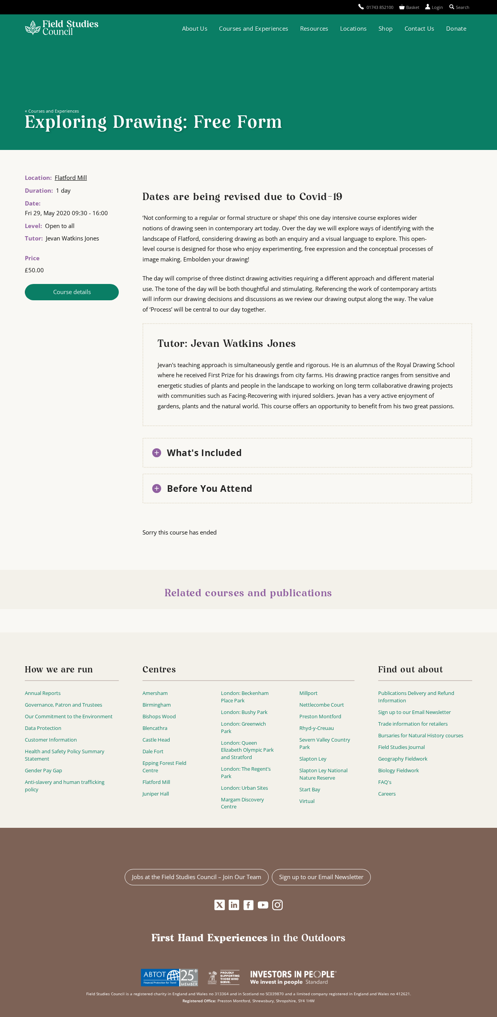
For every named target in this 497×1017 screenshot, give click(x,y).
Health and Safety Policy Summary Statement (64, 755)
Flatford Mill (71, 177)
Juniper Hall (155, 793)
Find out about (410, 670)
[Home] (61, 28)
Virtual (307, 801)
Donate (456, 28)
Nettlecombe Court (321, 704)
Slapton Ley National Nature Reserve (323, 774)
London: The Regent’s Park (246, 772)
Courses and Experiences (253, 28)
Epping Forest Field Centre (164, 766)
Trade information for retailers (413, 723)
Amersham (155, 693)
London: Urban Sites (244, 787)
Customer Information (51, 739)
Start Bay (309, 789)
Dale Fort (152, 751)
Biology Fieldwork (398, 770)
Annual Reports (43, 693)
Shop (386, 28)
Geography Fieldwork (402, 758)
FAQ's (384, 781)
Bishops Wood (159, 716)
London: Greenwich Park (243, 727)
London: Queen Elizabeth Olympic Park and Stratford (247, 750)
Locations (353, 28)
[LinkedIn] (234, 905)
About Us (194, 28)
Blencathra (154, 727)
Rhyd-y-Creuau (316, 727)
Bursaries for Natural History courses (420, 735)
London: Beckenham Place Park (245, 697)
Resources (314, 28)
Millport (308, 693)
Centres (159, 670)
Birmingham (156, 704)
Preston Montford (320, 716)
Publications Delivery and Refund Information (416, 697)
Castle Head (156, 739)
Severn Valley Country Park (324, 743)
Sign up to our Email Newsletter (414, 712)
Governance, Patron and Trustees (63, 704)
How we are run (59, 670)
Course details (72, 292)
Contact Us (419, 28)
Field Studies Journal (401, 747)
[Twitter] (219, 905)
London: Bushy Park (244, 712)
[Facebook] (248, 905)
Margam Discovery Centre (242, 803)
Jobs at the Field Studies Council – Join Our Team (196, 877)
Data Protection (43, 727)
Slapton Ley (313, 758)
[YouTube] (263, 905)
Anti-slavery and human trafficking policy (64, 785)
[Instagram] (277, 905)
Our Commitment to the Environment (69, 716)
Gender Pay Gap (43, 770)
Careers (387, 793)
